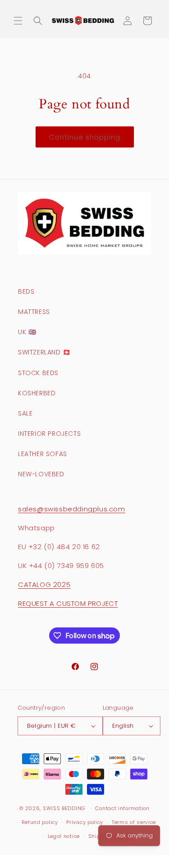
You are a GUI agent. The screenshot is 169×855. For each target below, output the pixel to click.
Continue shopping (84, 137)
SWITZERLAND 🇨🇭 (44, 352)
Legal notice (64, 836)
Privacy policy (84, 822)
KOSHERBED (36, 393)
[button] (18, 21)
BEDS (26, 291)
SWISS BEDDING (64, 808)
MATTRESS (34, 311)
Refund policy (40, 822)
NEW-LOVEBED (41, 474)
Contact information (122, 808)
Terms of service (134, 822)
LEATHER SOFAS (42, 453)
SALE (25, 413)
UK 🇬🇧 (27, 331)
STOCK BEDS (38, 372)
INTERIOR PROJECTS (49, 433)
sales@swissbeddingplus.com (71, 509)
